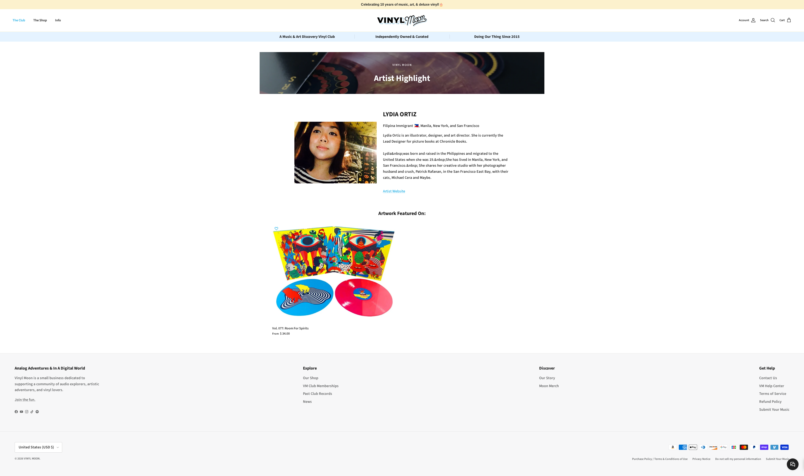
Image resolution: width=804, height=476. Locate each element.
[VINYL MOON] (402, 20)
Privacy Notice (701, 459)
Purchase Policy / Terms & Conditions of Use (660, 459)
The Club (19, 20)
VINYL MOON (32, 459)
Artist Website (394, 191)
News (307, 401)
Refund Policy (770, 401)
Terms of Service (772, 393)
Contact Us (768, 378)
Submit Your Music (774, 409)
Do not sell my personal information (738, 459)
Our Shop (310, 378)
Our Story (547, 378)
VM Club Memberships (321, 386)
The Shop (40, 20)
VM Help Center (771, 386)
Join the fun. (25, 399)
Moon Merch (549, 386)
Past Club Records (317, 393)
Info (58, 20)
